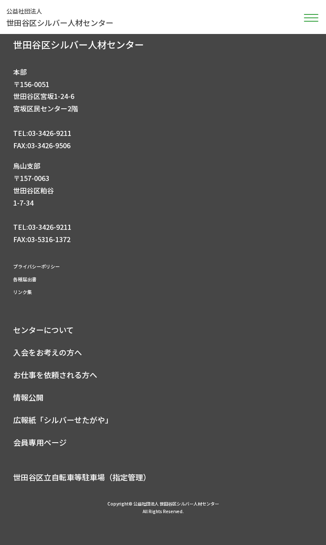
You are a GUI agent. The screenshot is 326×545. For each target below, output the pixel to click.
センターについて (43, 329)
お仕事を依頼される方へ (55, 374)
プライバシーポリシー (36, 266)
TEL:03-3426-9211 (42, 133)
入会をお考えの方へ (47, 352)
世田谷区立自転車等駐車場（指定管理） (82, 477)
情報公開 (28, 397)
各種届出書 (25, 279)
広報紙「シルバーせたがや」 (62, 420)
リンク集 (22, 291)
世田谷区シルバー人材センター (59, 17)
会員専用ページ (40, 442)
